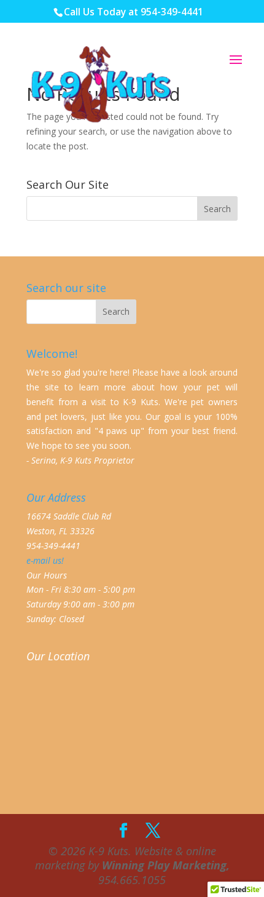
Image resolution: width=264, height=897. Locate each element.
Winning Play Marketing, (166, 865)
